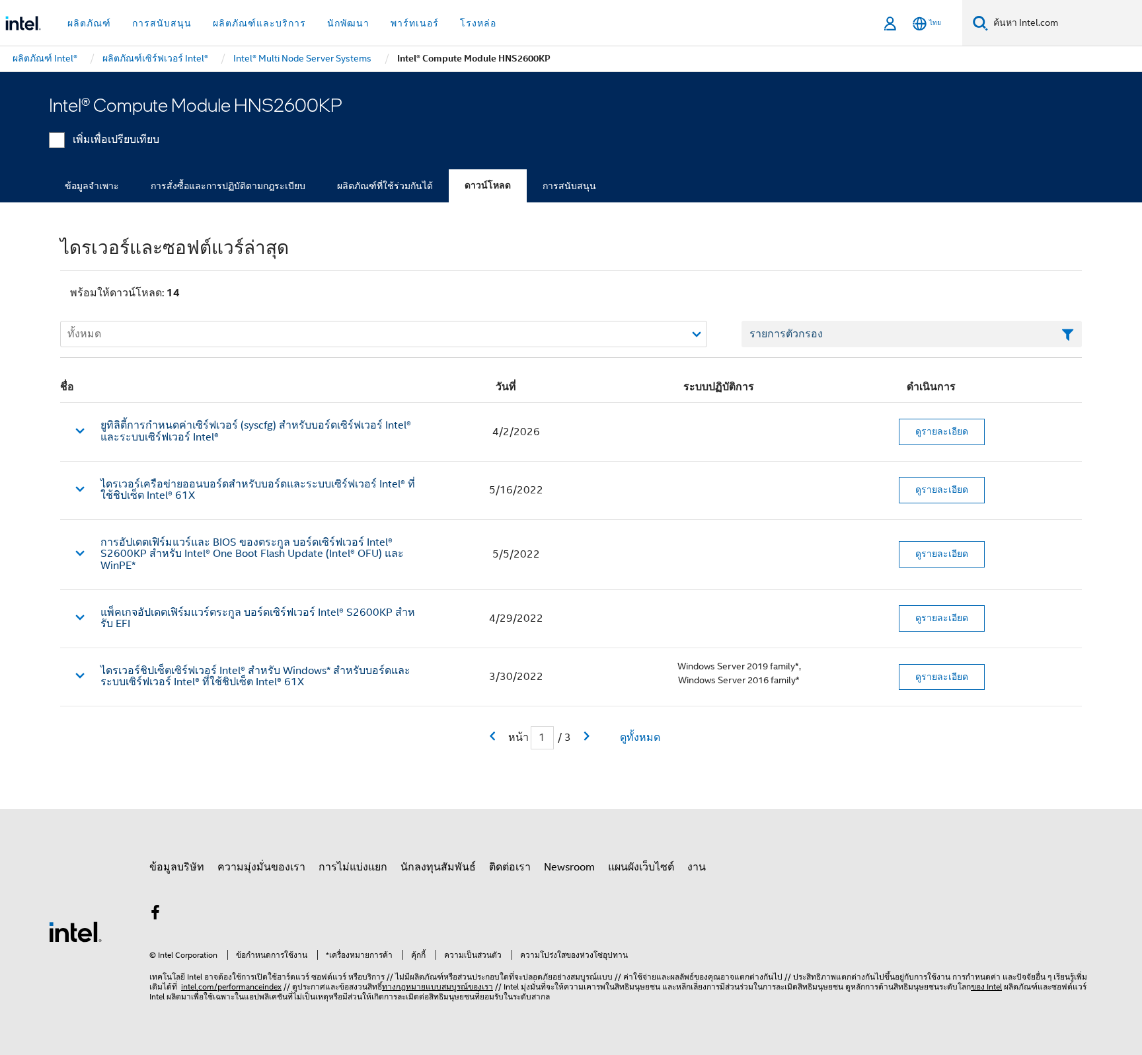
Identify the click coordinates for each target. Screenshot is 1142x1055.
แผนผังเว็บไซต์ (641, 867)
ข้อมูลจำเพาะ (92, 186)
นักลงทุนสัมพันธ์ (438, 867)
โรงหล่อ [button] (478, 23)
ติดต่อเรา (510, 867)
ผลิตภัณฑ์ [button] (89, 23)
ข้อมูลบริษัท (176, 867)
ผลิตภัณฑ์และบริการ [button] (259, 23)
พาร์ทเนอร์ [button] (415, 23)
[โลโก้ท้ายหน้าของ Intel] (75, 931)
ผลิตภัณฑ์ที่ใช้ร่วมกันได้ (385, 186)
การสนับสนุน (569, 186)
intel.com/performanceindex (231, 987)
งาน (696, 867)
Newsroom (569, 867)
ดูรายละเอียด (941, 431)
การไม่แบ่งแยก (353, 867)
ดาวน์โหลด (488, 185)
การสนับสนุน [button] (162, 23)
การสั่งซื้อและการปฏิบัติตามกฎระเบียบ (228, 186)
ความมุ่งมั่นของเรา (261, 867)
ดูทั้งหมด (640, 737)
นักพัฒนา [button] (348, 23)
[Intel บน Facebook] (155, 915)
